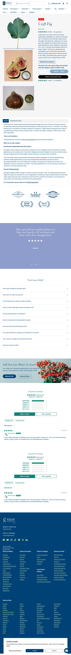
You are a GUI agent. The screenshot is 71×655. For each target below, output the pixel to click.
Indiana (22, 606)
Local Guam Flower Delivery (44, 581)
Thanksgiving (6, 557)
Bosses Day (5, 588)
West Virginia (57, 622)
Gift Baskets (40, 561)
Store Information (58, 555)
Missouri (22, 628)
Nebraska (22, 633)
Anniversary (23, 555)
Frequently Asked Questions (61, 575)
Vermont (56, 612)
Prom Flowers (23, 570)
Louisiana (22, 614)
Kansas (22, 610)
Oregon (38, 624)
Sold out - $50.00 (59, 71)
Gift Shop (39, 564)
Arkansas (5, 610)
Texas (55, 608)
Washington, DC (58, 618)
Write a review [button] (24, 414)
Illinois (21, 604)
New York (39, 612)
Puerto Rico (40, 628)
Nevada (39, 604)
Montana (22, 630)
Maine (21, 616)
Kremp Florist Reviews (59, 559)
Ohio (38, 620)
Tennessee (56, 606)
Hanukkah (5, 559)
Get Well (22, 566)
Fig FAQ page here (32, 182)
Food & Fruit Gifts (41, 559)
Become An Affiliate (59, 577)
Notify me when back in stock (53, 77)
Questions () (19, 420)
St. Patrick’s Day (7, 568)
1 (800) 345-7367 (7, 529)
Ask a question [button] (46, 414)
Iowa (21, 608)
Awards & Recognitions (59, 568)
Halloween (5, 555)
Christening (23, 561)
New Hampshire (41, 606)
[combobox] (29, 3)
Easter (4, 570)
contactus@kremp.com (8, 535)
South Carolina (40, 633)
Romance (22, 572)
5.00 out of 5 (40, 395)
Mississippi (22, 626)
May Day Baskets (7, 577)
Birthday (22, 559)
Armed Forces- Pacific (8, 614)
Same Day (5, 8)
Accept (35, 650)
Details (6, 121)
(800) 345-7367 (9, 376)
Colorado (5, 618)
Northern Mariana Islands (43, 618)
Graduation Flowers (25, 568)
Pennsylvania (40, 626)
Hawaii (4, 630)
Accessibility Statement (60, 579)
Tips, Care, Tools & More (60, 572)
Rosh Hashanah (7, 586)
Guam (4, 628)
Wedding (22, 579)
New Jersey (40, 608)
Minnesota (22, 624)
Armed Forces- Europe (8, 612)
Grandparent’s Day (7, 584)
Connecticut (6, 620)
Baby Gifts (22, 557)
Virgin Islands (57, 614)
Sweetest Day (6, 590)
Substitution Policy (15, 121)
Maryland (22, 618)
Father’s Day (6, 581)
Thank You (22, 577)
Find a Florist (40, 575)
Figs (55, 8)
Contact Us (56, 561)
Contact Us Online (25, 376)
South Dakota (57, 604)
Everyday (22, 564)
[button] (67, 3)
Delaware (5, 622)
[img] (8, 430)
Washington (57, 620)
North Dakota (40, 616)
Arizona (5, 608)
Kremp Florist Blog (58, 570)
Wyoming (56, 626)
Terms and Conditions (28, 139)
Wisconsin (56, 624)
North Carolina (40, 614)
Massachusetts (23, 620)
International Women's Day (9, 566)
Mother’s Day (6, 579)
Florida (4, 624)
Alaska (4, 606)
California (5, 616)
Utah (55, 610)
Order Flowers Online (42, 577)
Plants (38, 557)
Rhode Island (40, 630)
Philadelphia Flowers (42, 579)
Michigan (22, 622)
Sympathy (22, 575)
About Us (56, 557)
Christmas (5, 561)
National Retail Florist (59, 566)
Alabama (5, 604)
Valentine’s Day (6, 564)
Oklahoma (39, 622)
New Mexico (40, 610)
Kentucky (22, 612)
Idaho (4, 633)
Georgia (5, 626)
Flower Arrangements (42, 555)
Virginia (56, 616)
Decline (54, 650)
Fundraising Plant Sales (60, 564)
